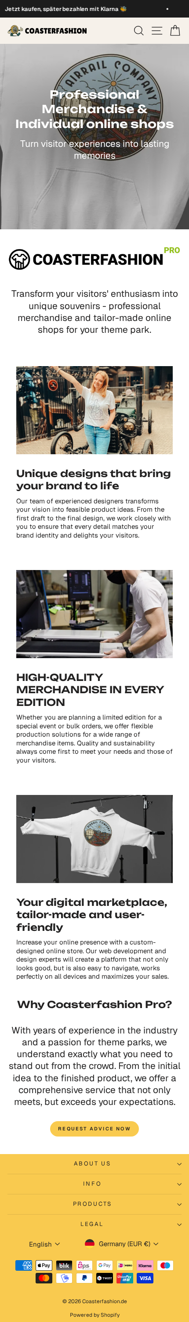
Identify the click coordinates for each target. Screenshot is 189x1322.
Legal (92, 1224)
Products (92, 1204)
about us (92, 1163)
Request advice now (94, 1129)
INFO (92, 1183)
